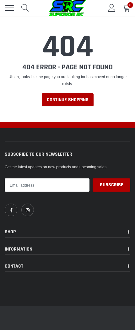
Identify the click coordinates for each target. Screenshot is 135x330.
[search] (25, 8)
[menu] (9, 8)
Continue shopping (68, 99)
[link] (11, 210)
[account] (112, 7)
